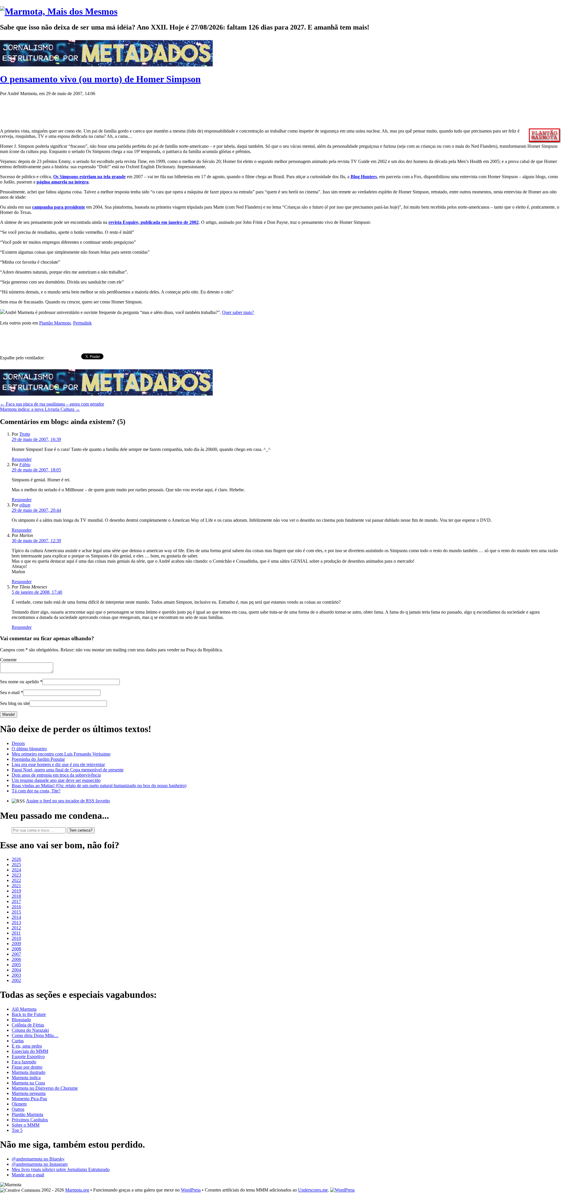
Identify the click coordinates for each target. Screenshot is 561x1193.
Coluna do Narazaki (30, 1030)
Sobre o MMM (25, 1124)
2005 (16, 964)
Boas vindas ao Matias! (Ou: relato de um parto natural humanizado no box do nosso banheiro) (99, 785)
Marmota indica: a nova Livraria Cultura (40, 409)
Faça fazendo (24, 1061)
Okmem (19, 1103)
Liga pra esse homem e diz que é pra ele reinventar (58, 764)
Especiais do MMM (30, 1051)
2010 (16, 938)
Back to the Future (29, 1014)
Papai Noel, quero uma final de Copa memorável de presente (68, 769)
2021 (16, 885)
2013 (16, 922)
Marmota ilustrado (28, 1072)
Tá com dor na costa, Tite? (36, 790)
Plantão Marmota (55, 322)
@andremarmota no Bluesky (38, 1158)
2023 (16, 875)
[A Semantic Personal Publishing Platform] (342, 1189)
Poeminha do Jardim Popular (38, 759)
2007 (16, 954)
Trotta (24, 434)
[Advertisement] (106, 109)
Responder (22, 459)
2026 (16, 859)
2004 (16, 969)
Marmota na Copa (28, 1082)
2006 (16, 959)
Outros (18, 1109)
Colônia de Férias (28, 1024)
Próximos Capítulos (30, 1119)
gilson (24, 504)
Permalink (82, 322)
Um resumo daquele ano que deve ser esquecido (56, 780)
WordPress (191, 1189)
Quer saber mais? (238, 312)
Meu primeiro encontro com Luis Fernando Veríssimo (61, 753)
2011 (16, 933)
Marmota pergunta (29, 1093)
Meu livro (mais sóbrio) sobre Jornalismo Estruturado (61, 1169)
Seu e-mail (10, 692)
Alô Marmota (24, 1009)
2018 (16, 896)
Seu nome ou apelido (19, 681)
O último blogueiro (29, 748)
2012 (16, 927)
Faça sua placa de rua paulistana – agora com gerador (52, 403)
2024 (16, 869)
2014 (16, 917)
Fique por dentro (27, 1067)
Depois (18, 743)
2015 (16, 911)
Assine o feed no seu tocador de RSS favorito (68, 800)
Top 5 (17, 1130)
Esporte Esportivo (28, 1056)
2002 (16, 980)
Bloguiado (21, 1019)
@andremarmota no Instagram (39, 1164)
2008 (16, 948)
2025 (16, 864)
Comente (8, 659)
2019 (16, 890)
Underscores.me (313, 1189)
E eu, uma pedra (27, 1045)
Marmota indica (26, 1077)
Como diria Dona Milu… (35, 1035)
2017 (16, 901)
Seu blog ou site (15, 703)
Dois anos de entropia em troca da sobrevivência (56, 775)
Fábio (24, 464)
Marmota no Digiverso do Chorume (45, 1088)
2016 (16, 906)
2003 (16, 975)
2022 (16, 880)
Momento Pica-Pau (29, 1098)
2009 (16, 943)
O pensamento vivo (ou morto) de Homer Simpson (100, 79)
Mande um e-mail (28, 1174)
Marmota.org (77, 1189)
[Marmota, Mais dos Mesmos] (58, 11)
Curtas (18, 1040)
